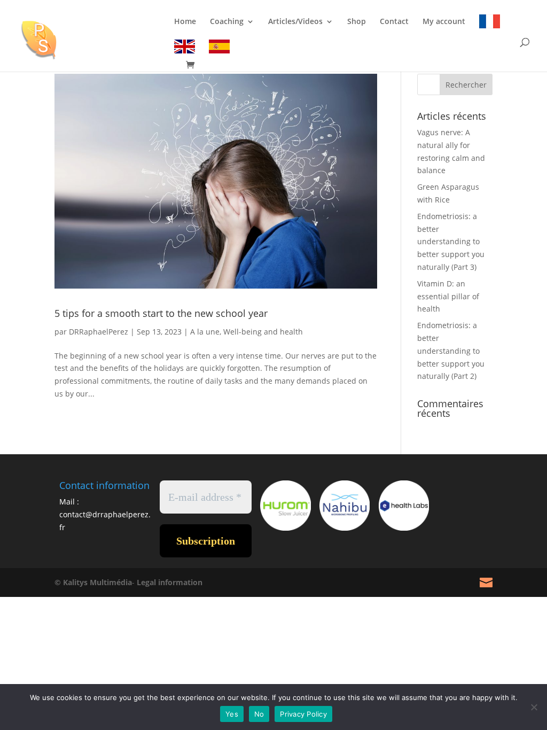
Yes (231, 714)
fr (489, 23)
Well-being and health (263, 332)
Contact (394, 22)
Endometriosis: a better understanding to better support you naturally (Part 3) (451, 241)
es (219, 48)
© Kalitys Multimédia (93, 582)
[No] (533, 707)
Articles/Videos (295, 22)
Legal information (169, 582)
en (184, 48)
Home (185, 22)
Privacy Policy (303, 714)
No (259, 714)
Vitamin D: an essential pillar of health (448, 296)
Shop (356, 22)
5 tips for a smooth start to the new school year (161, 313)
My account (444, 22)
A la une (205, 332)
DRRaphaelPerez (98, 332)
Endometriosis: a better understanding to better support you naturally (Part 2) (451, 350)
